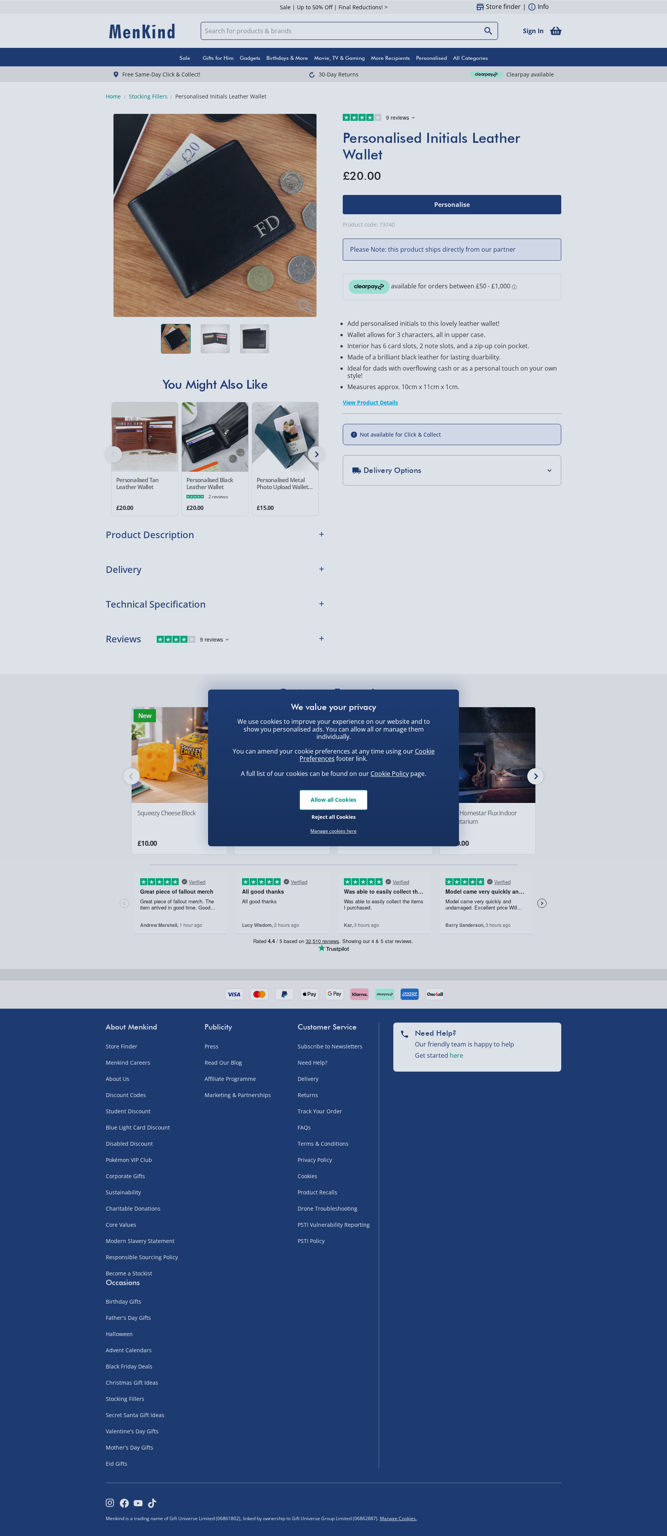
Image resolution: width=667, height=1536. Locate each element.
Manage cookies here (333, 831)
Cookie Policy (390, 773)
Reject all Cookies (333, 816)
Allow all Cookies (333, 799)
